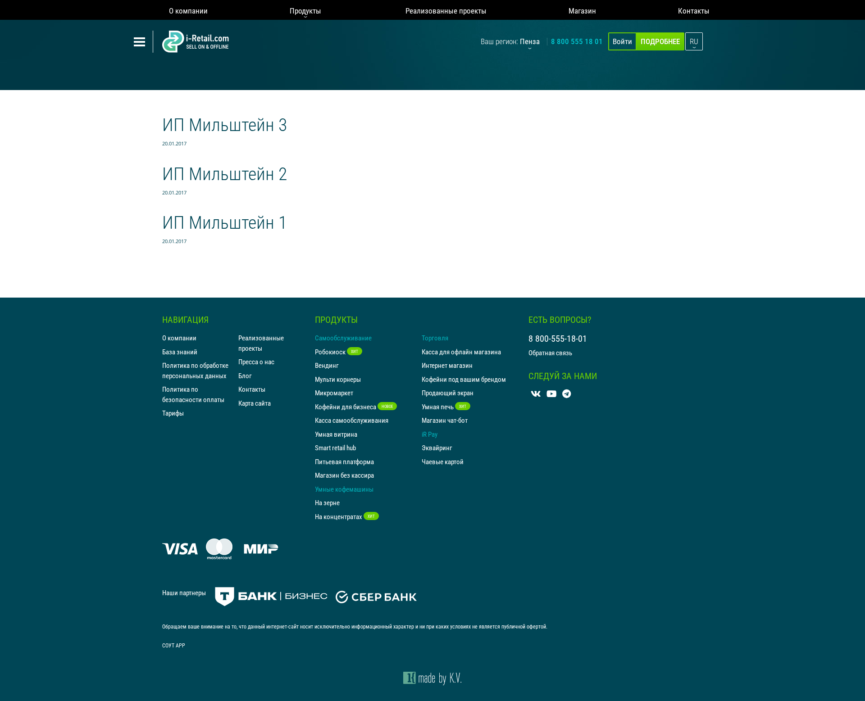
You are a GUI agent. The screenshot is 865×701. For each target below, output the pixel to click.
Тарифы (173, 412)
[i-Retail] (195, 42)
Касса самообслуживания (351, 420)
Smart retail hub (335, 447)
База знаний (179, 351)
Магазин (582, 10)
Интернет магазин (447, 365)
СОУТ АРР (173, 645)
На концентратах (345, 516)
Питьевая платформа (344, 461)
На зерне (327, 502)
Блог (245, 375)
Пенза (530, 41)
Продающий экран (447, 392)
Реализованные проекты (446, 10)
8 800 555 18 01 (577, 41)
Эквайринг (437, 447)
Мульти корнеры (338, 379)
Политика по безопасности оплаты (193, 394)
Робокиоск (336, 351)
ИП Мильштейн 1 (224, 221)
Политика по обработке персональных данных (195, 370)
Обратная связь (550, 352)
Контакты (694, 10)
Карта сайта (254, 402)
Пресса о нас (256, 361)
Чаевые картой (443, 461)
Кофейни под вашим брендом (464, 379)
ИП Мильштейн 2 (224, 173)
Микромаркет (334, 392)
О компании (188, 10)
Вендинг (327, 365)
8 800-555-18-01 (557, 338)
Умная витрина (336, 434)
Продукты (305, 10)
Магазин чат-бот (445, 420)
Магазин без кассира (344, 474)
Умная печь (444, 406)
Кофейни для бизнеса (354, 406)
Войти (622, 41)
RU (694, 41)
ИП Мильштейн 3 (224, 124)
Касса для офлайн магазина (461, 351)
